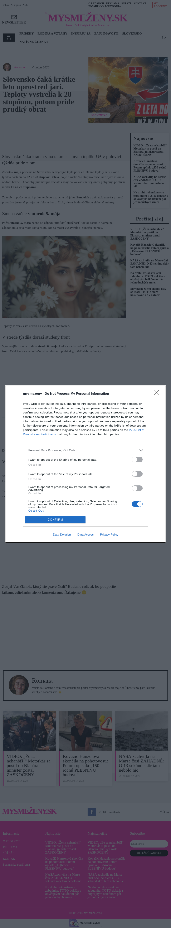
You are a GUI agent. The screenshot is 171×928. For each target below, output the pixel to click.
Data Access (85, 534)
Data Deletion (62, 534)
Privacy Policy (109, 534)
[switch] (137, 459)
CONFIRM (55, 519)
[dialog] (85, 464)
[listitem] (85, 450)
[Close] (158, 394)
